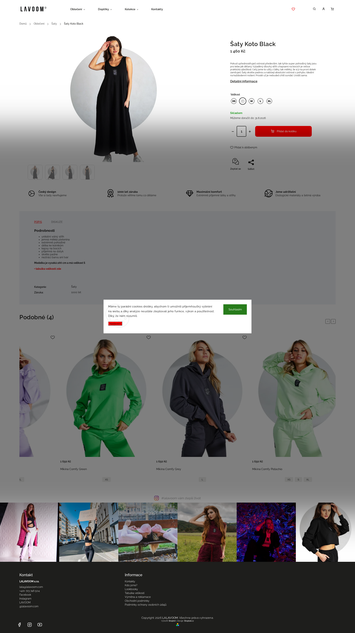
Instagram (25, 598)
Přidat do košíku (286, 131)
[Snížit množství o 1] (232, 131)
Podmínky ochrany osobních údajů (145, 604)
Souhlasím (235, 309)
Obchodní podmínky (137, 600)
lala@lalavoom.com (31, 586)
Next (334, 321)
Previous (328, 321)
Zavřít (305, 175)
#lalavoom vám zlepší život (181, 498)
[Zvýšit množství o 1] (249, 131)
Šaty (74, 286)
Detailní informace (243, 81)
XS (38, 479)
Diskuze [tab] (56, 221)
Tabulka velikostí (134, 593)
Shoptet (172, 621)
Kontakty (130, 581)
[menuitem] (81, 9)
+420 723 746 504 (29, 590)
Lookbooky (131, 589)
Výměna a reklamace (138, 596)
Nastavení (115, 323)
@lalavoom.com (28, 606)
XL (240, 479)
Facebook (25, 594)
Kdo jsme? (131, 585)
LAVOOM (25, 602)
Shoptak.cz (189, 621)
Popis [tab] (38, 221)
